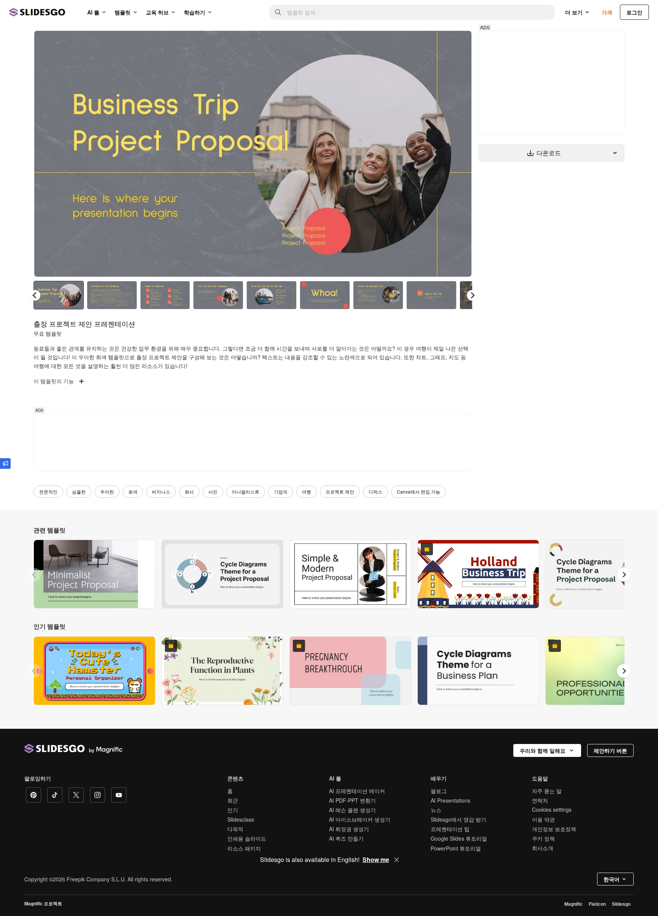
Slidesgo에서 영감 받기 (458, 819)
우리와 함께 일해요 (542, 750)
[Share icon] (458, 42)
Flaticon (597, 903)
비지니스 (161, 491)
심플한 (79, 491)
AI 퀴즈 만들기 (346, 838)
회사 (189, 491)
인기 (232, 810)
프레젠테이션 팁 (450, 829)
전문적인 (48, 491)
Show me (376, 859)
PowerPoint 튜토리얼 (456, 848)
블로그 (439, 791)
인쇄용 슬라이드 (246, 838)
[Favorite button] (439, 42)
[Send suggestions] (5, 463)
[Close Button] (396, 860)
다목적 (235, 829)
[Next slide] (460, 154)
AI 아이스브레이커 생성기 (359, 819)
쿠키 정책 (543, 838)
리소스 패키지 (244, 848)
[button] (472, 295)
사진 (212, 491)
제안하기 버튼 (610, 750)
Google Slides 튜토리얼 (459, 838)
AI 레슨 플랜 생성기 (352, 810)
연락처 (540, 800)
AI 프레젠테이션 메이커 (357, 791)
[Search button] (278, 12)
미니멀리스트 (245, 491)
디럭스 (375, 491)
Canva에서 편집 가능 (418, 491)
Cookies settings (552, 809)
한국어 (612, 879)
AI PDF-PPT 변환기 (352, 800)
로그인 (634, 12)
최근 (232, 800)
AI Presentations (450, 800)
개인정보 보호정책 (554, 829)
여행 (306, 491)
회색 (132, 491)
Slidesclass (240, 819)
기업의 (280, 491)
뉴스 (436, 810)
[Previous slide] (34, 574)
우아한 (107, 491)
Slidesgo (621, 903)
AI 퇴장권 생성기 (349, 829)
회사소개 (542, 848)
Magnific (573, 903)
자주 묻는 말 (547, 791)
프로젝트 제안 (340, 491)
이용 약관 (543, 819)
